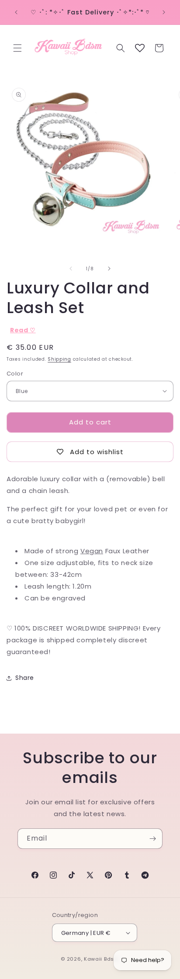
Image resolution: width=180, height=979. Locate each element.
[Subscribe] (152, 838)
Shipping (59, 359)
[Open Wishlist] (139, 48)
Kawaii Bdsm (101, 958)
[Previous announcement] (16, 12)
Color (15, 373)
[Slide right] (109, 268)
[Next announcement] (163, 12)
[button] (17, 48)
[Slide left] (70, 268)
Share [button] (24, 677)
